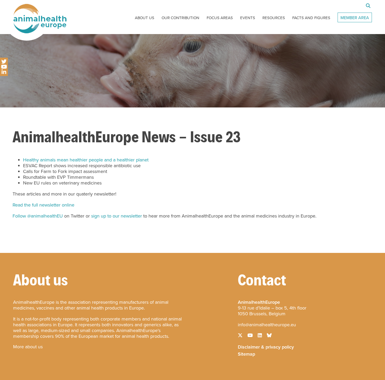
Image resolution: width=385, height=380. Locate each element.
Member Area (354, 18)
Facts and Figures (311, 18)
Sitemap (246, 353)
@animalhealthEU (45, 216)
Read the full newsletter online (43, 205)
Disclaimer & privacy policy (266, 346)
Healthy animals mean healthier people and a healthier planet (85, 159)
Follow (19, 216)
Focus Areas (220, 18)
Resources (273, 18)
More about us (28, 346)
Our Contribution (180, 18)
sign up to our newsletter (116, 216)
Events (247, 18)
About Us (144, 18)
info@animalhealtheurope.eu (267, 324)
